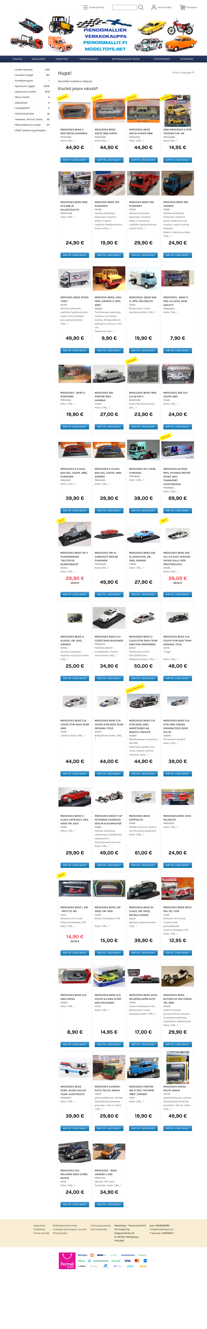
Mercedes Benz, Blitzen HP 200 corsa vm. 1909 (177, 999)
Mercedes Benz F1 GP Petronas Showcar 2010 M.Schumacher (108, 820)
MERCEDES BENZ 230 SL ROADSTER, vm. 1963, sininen (142, 556)
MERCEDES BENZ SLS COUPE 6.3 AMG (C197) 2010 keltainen (108, 999)
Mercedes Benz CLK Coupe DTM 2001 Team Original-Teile (177, 640)
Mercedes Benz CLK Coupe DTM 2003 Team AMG (74, 724)
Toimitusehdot (88, 59)
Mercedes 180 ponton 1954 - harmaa (104, 396)
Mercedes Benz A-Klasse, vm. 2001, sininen (72, 640)
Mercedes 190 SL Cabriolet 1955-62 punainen (106, 556)
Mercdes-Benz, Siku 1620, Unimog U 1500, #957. (108, 301)
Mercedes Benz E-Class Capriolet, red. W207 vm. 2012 (74, 820)
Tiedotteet (61, 59)
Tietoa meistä (41, 1233)
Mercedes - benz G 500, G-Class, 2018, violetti (175, 301)
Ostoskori (186, 59)
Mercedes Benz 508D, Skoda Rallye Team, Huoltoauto (73, 1090)
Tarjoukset (39, 59)
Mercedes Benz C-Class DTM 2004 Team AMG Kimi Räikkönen (143, 640)
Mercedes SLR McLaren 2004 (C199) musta (74, 1174)
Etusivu (17, 59)
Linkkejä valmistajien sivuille (70, 1229)
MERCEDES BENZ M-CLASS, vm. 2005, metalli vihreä (141, 911)
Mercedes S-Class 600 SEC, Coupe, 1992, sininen (108, 472)
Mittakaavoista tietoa (126, 59)
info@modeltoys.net (161, 1229)
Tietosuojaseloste (100, 1225)
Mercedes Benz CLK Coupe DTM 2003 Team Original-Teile (109, 724)
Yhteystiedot (162, 59)
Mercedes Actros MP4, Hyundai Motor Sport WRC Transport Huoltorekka (176, 476)
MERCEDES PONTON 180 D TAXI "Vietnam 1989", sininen (141, 1090)
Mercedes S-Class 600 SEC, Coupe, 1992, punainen (73, 472)
